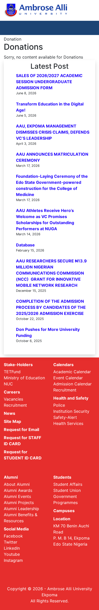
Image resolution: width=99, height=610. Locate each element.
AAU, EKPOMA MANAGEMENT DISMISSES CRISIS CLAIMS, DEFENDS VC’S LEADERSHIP (52, 132)
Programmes (65, 502)
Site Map (12, 421)
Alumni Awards (18, 490)
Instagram (13, 560)
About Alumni (17, 484)
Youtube (12, 554)
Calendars (63, 364)
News (9, 413)
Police (59, 405)
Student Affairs (67, 484)
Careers (12, 391)
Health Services (68, 423)
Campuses (64, 510)
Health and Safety (70, 398)
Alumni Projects (19, 502)
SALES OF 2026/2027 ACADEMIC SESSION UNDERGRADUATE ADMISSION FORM (49, 81)
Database (25, 244)
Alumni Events (17, 496)
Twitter (10, 542)
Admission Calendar (72, 383)
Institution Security (71, 411)
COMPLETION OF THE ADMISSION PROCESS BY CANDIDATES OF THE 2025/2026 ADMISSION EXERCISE (51, 307)
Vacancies (13, 399)
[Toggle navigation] (88, 28)
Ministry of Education (24, 377)
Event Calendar (68, 377)
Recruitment (15, 405)
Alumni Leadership (21, 508)
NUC (8, 383)
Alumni (11, 477)
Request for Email (21, 429)
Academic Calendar (72, 371)
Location (61, 518)
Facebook (13, 536)
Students (62, 477)
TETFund (12, 371)
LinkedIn (12, 548)
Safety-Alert (65, 417)
